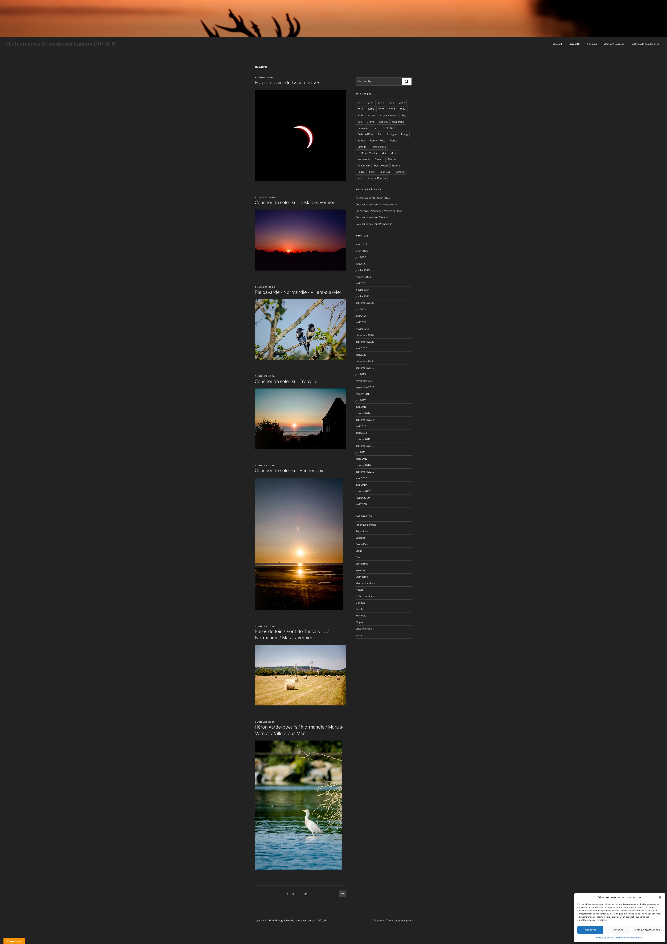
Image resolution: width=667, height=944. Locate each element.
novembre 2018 (364, 380)
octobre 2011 (363, 439)
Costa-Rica (389, 127)
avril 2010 (361, 484)
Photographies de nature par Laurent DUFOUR (60, 44)
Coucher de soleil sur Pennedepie (289, 470)
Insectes (360, 570)
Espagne (392, 134)
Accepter (590, 929)
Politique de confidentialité (629, 937)
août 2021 (361, 315)
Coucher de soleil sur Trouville (286, 381)
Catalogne (363, 127)
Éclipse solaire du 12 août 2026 (287, 82)
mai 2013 (361, 426)
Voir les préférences (647, 929)
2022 (392, 109)
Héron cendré (378, 146)
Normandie (363, 159)
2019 (371, 109)
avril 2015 (361, 406)
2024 (403, 109)
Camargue (398, 121)
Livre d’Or (574, 43)
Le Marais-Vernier (367, 153)
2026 (360, 115)
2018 (360, 109)
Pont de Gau (381, 165)
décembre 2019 (364, 361)
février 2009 (363, 497)
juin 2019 (361, 374)
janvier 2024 (363, 289)
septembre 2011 (365, 445)
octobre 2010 (363, 465)
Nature (359, 589)
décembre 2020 (365, 335)
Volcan (359, 635)
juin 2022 (361, 309)
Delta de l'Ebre (365, 134)
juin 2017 (361, 400)
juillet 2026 (362, 250)
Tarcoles (400, 171)
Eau (380, 134)
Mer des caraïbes (365, 583)
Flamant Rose (377, 140)
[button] (660, 897)
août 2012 (361, 432)
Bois (359, 121)
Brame (370, 121)
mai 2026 (361, 263)
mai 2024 (361, 283)
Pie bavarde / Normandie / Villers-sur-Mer (298, 292)
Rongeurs (361, 615)
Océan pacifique (365, 596)
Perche (392, 159)
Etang (404, 134)
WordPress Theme (383, 920)
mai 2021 (361, 322)
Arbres (372, 115)
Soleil (372, 171)
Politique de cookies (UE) (645, 43)
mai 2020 (361, 354)
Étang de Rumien (376, 178)
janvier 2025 (363, 270)
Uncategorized (364, 628)
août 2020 (361, 348)
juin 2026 (361, 257)
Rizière (396, 165)
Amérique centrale (366, 524)
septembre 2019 (365, 367)
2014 (391, 102)
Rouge (361, 171)
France (393, 140)
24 (307, 893)
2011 (371, 102)
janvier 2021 (362, 328)
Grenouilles (362, 563)
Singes (359, 622)
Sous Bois (385, 171)
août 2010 (361, 478)
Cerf (375, 127)
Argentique (362, 531)
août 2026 (361, 244)
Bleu (403, 115)
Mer (384, 153)
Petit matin (363, 165)
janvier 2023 (363, 296)
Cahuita (383, 121)
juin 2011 (360, 452)
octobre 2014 (363, 413)
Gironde (361, 146)
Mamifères (362, 576)
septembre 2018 (365, 387)
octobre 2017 (363, 393)
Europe (361, 140)
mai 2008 (361, 504)
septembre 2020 (365, 341)
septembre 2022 (365, 302)
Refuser (618, 929)
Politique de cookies (605, 937)
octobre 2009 (363, 491)
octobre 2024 (363, 276)
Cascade (360, 537)
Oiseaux (379, 159)
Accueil (557, 43)
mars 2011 (361, 458)
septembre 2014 (365, 419)
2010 (360, 102)
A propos (592, 43)
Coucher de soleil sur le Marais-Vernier (295, 202)
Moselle (395, 153)
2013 (381, 102)
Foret (358, 557)
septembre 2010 (365, 471)
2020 (381, 109)
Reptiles (360, 609)
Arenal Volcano (388, 115)
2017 (402, 102)
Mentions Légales (613, 43)
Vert (359, 178)
